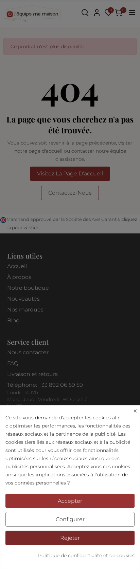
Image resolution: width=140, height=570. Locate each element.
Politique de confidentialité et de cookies (86, 555)
